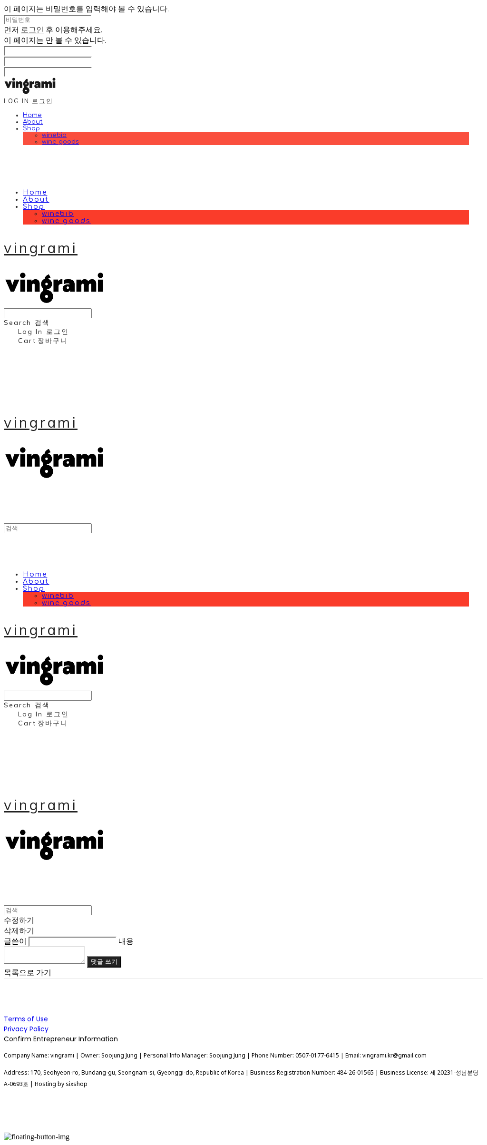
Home (32, 115)
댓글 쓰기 (104, 961)
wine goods (60, 141)
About (33, 121)
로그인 (32, 29)
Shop (31, 128)
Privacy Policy (26, 1029)
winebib (54, 135)
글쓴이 (15, 941)
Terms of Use (26, 1019)
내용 (126, 941)
